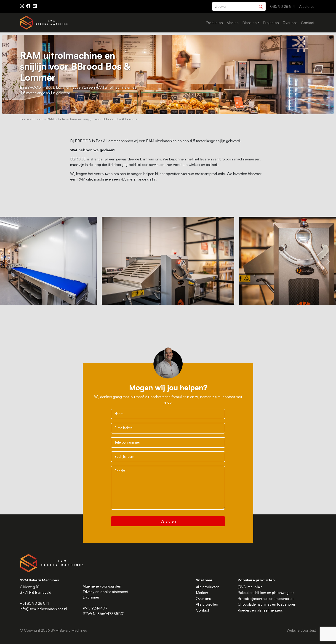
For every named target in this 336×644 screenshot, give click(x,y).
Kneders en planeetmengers (260, 610)
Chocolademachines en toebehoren (267, 604)
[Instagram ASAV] (22, 5)
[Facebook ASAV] (28, 5)
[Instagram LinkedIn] (35, 5)
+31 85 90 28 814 (34, 603)
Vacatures (306, 6)
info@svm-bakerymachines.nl (43, 609)
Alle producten (207, 587)
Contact (307, 22)
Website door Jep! (301, 630)
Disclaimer (91, 597)
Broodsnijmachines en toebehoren (265, 598)
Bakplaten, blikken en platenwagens (266, 592)
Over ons (290, 22)
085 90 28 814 (282, 6)
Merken (233, 22)
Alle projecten (207, 604)
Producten (214, 22)
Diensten (249, 22)
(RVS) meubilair (250, 587)
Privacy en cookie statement (105, 591)
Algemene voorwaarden (102, 586)
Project (37, 119)
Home (24, 119)
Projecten (271, 22)
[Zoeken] (261, 6)
